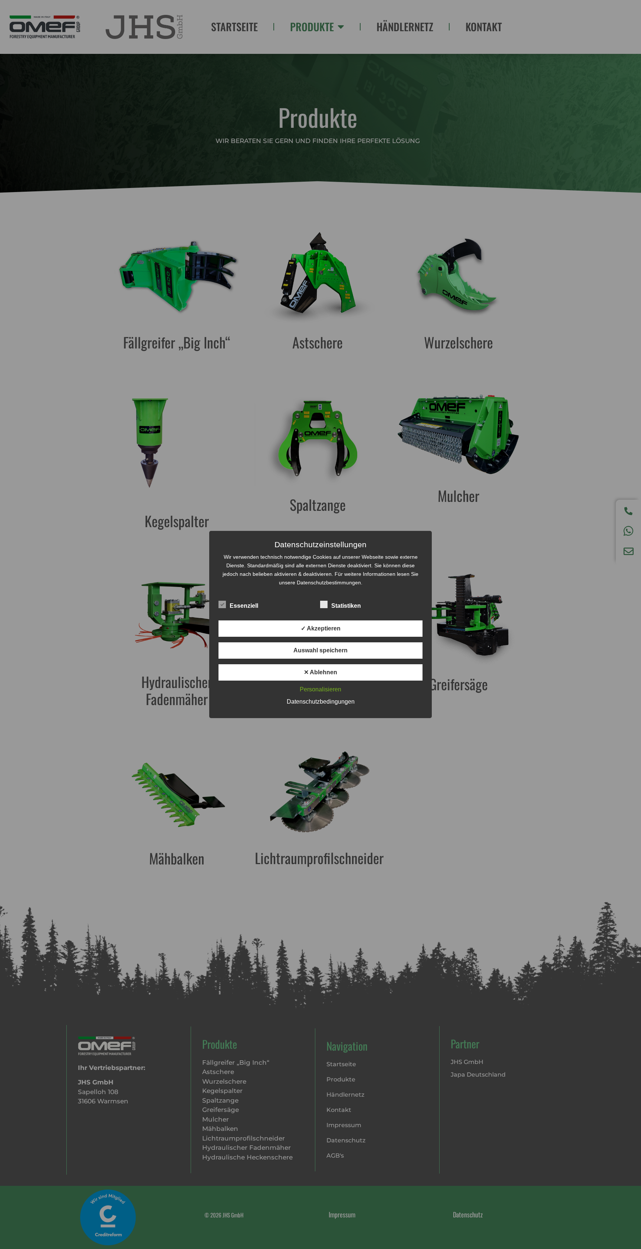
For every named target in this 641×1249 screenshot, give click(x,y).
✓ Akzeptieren (321, 628)
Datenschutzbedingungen (321, 701)
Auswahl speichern (320, 650)
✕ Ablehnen (320, 672)
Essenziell (244, 606)
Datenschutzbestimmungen (329, 582)
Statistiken (346, 606)
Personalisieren (320, 689)
